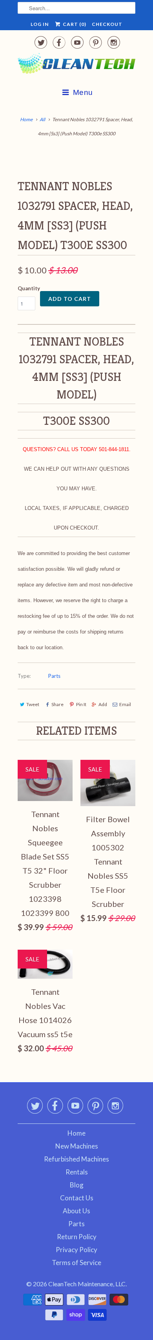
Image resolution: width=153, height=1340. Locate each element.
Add (102, 704)
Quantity (29, 288)
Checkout (107, 24)
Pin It (81, 704)
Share (57, 704)
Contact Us (76, 1198)
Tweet (32, 704)
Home (76, 1133)
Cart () (74, 24)
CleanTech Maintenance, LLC (87, 1283)
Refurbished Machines (76, 1159)
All (42, 119)
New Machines (76, 1146)
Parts (54, 676)
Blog (77, 1185)
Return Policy (77, 1237)
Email (125, 704)
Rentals (77, 1172)
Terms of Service (76, 1262)
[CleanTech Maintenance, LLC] (76, 65)
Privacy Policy (76, 1249)
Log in (40, 24)
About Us (76, 1211)
